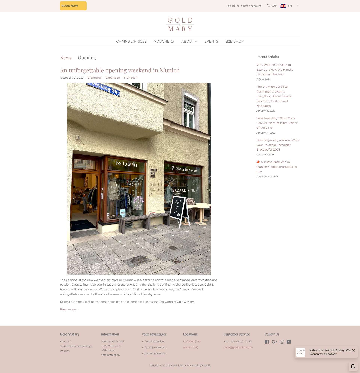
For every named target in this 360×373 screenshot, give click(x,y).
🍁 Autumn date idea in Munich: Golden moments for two (276, 166)
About (188, 41)
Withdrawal (108, 350)
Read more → (69, 309)
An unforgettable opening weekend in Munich (120, 70)
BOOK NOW (70, 5)
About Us (65, 341)
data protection (110, 355)
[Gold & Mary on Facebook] (267, 342)
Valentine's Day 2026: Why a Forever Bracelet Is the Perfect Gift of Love (277, 122)
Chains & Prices (131, 41)
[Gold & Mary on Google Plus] (274, 342)
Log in (230, 5)
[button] (289, 6)
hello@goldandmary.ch (238, 347)
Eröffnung (95, 77)
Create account (251, 5)
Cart (275, 5)
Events (211, 41)
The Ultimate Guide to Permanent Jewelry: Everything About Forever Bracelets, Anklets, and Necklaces (274, 96)
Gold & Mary (178, 365)
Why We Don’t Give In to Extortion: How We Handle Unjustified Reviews (274, 69)
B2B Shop (235, 41)
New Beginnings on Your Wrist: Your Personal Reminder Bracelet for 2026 (278, 144)
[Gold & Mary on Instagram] (282, 342)
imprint (64, 350)
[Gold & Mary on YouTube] (289, 342)
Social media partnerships (76, 346)
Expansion (113, 77)
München (130, 77)
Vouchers (164, 41)
